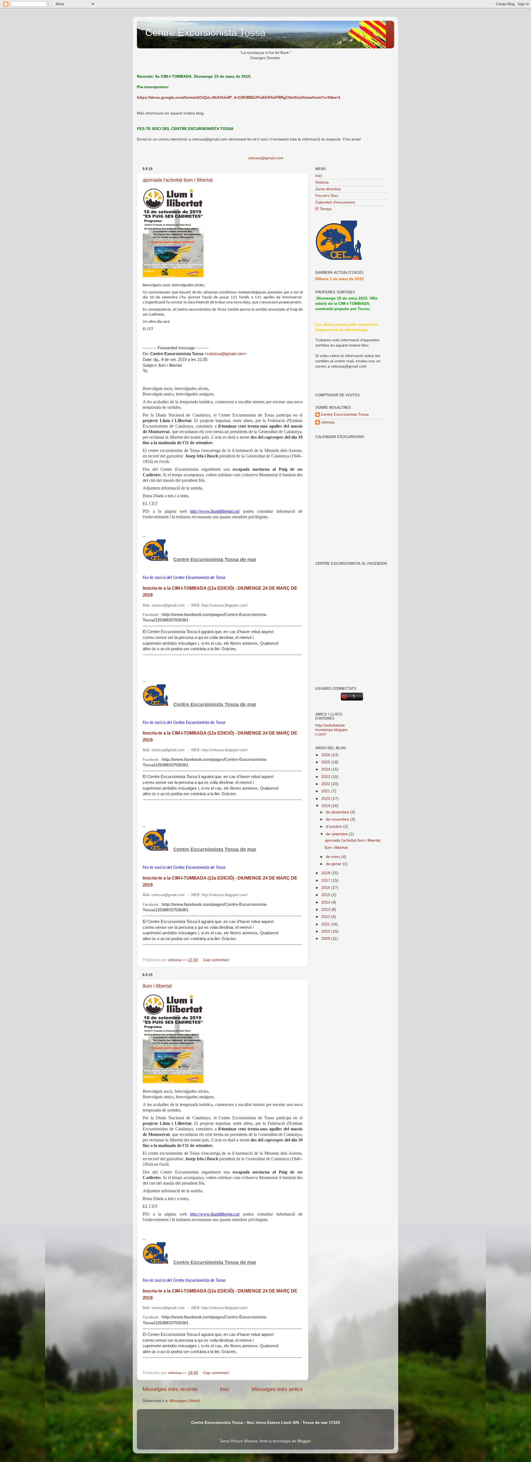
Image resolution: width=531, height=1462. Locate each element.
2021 (326, 791)
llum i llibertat (157, 986)
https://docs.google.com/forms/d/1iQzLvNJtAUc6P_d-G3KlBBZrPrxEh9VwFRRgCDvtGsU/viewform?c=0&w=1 (238, 97)
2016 (326, 888)
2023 (326, 777)
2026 (326, 755)
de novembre (338, 819)
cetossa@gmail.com (265, 158)
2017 (326, 880)
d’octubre (334, 826)
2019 (326, 806)
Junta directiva (328, 189)
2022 (326, 784)
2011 (326, 924)
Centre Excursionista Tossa (205, 32)
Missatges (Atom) (185, 1401)
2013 (326, 909)
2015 (326, 895)
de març (333, 857)
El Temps (323, 209)
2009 (326, 938)
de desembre (338, 812)
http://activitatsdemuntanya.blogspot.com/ (331, 729)
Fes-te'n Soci (326, 196)
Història (322, 182)
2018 (326, 873)
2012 (326, 917)
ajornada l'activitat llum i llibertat (178, 180)
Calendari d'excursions (335, 202)
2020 (326, 799)
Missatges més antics (277, 1389)
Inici (224, 1389)
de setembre (337, 834)
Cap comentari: (217, 960)
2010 (326, 931)
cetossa (327, 422)
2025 (326, 762)
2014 (326, 902)
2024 (326, 769)
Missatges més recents (169, 1389)
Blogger (304, 1441)
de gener (334, 864)
